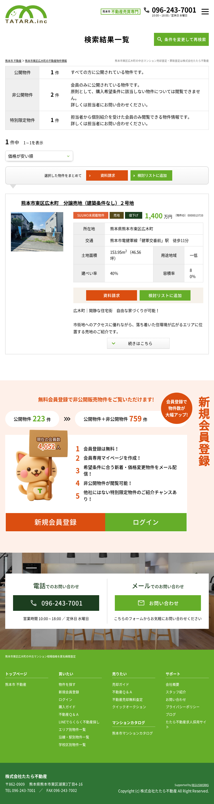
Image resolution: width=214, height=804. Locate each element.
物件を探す (67, 684)
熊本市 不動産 (13, 61)
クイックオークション (129, 706)
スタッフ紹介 (176, 691)
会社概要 (172, 684)
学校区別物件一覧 (72, 744)
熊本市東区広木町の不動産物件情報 (46, 61)
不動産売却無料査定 (127, 699)
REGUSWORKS (200, 785)
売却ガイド (120, 684)
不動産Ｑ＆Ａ (69, 714)
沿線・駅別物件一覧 (74, 736)
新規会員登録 (69, 691)
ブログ (171, 714)
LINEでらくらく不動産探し (79, 721)
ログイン (65, 699)
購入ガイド (67, 706)
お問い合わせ (176, 699)
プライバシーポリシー (183, 706)
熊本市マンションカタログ (132, 732)
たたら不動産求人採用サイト (186, 724)
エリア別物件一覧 (72, 729)
